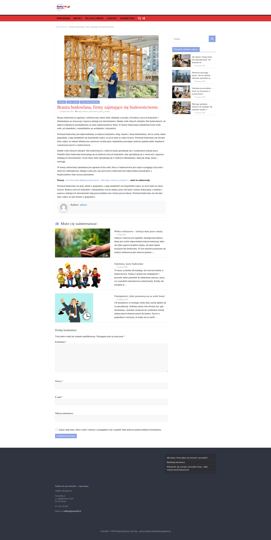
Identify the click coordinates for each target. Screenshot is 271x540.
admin (83, 204)
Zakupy (112, 18)
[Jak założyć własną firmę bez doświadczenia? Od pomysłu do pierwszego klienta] (181, 55)
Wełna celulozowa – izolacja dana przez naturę (138, 231)
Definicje (62, 102)
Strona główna (61, 27)
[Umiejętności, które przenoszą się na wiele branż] (74, 295)
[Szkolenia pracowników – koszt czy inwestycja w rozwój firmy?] (181, 87)
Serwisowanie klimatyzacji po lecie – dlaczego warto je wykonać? (97, 180)
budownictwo (93, 111)
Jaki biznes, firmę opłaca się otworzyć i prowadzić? (187, 458)
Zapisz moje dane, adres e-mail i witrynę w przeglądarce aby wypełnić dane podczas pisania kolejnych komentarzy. (110, 429)
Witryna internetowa (64, 413)
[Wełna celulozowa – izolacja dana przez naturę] (82, 230)
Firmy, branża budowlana (89, 102)
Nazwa (59, 381)
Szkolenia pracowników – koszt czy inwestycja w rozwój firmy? (202, 91)
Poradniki (63, 18)
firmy (101, 111)
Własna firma (94, 18)
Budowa (85, 111)
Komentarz (61, 342)
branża (79, 111)
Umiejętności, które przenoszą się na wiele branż (139, 296)
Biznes (77, 18)
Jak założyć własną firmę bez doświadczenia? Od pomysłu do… (202, 60)
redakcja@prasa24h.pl (72, 511)
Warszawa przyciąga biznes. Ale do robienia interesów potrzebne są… (202, 75)
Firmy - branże (73, 102)
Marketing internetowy (176, 462)
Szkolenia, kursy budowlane (128, 263)
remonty (107, 111)
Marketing (127, 18)
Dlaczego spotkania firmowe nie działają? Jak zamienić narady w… (202, 107)
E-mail (59, 397)
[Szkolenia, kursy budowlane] (78, 262)
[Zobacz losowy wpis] (143, 18)
